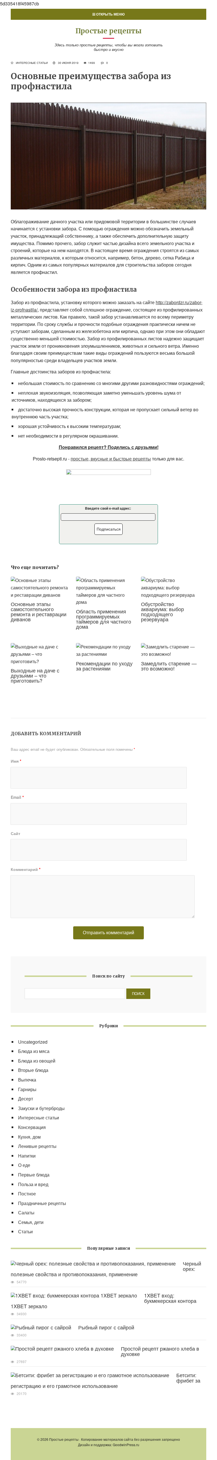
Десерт (25, 1098)
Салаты (26, 1212)
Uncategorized (32, 1042)
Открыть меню (110, 14)
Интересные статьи (32, 63)
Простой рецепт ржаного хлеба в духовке (160, 1351)
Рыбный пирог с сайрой (106, 1327)
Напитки (27, 1155)
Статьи (25, 1231)
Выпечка (27, 1079)
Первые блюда (33, 1174)
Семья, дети (31, 1222)
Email (17, 797)
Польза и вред (33, 1184)
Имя (16, 761)
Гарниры (27, 1089)
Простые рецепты (108, 31)
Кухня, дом (29, 1137)
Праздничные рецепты (42, 1203)
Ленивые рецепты (37, 1146)
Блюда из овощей (36, 1060)
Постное (27, 1193)
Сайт (15, 833)
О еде (24, 1165)
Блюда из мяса (33, 1051)
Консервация (32, 1127)
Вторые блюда (33, 1070)
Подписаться (109, 529)
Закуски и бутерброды (41, 1108)
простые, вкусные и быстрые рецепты (111, 458)
